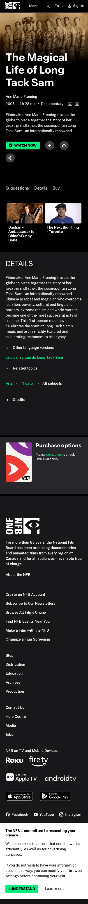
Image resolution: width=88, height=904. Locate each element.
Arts (9, 383)
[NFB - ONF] (12, 6)
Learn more (54, 888)
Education (14, 673)
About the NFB (18, 575)
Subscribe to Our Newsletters (30, 603)
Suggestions (17, 188)
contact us (54, 454)
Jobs (9, 734)
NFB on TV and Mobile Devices (32, 751)
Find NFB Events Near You (28, 621)
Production (15, 691)
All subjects (52, 383)
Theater (27, 383)
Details (40, 188)
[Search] (48, 6)
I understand (22, 889)
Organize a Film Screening (28, 639)
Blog (10, 655)
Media (11, 725)
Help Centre (16, 716)
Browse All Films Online (26, 612)
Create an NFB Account (25, 594)
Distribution (15, 664)
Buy (56, 188)
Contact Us (15, 707)
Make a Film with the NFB (27, 630)
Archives (13, 682)
